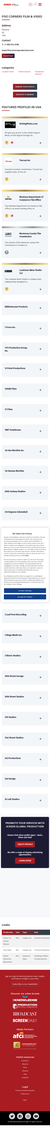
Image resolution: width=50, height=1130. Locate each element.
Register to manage (25, 94)
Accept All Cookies (25, 597)
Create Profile (25, 844)
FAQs (25, 1067)
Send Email (8, 55)
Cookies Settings (25, 591)
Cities (25, 1074)
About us (25, 1064)
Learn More (25, 860)
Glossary (25, 1071)
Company (25, 1077)
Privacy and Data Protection (25, 1090)
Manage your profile (25, 87)
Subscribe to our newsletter (25, 984)
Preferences (25, 1094)
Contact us (25, 1061)
